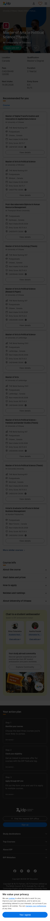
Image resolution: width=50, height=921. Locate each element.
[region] (25, 905)
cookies (12, 898)
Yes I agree (25, 914)
